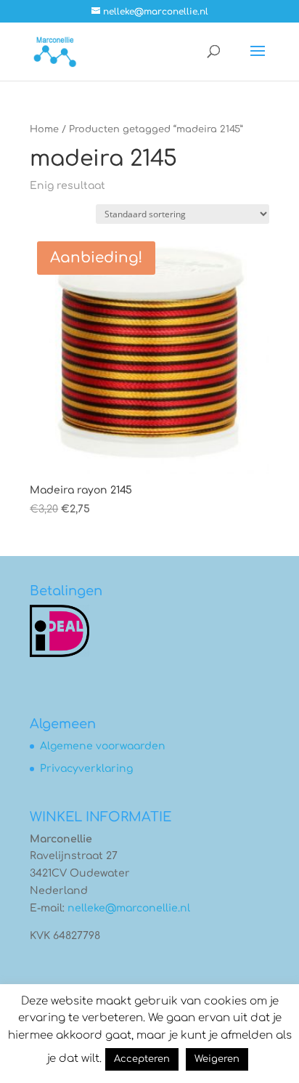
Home (44, 129)
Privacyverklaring (86, 768)
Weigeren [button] (216, 1059)
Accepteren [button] (142, 1059)
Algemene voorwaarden (102, 746)
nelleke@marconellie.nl (128, 908)
